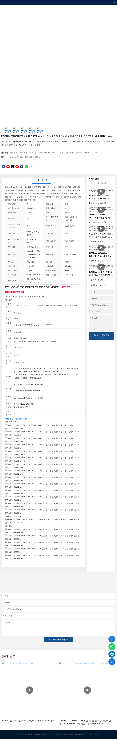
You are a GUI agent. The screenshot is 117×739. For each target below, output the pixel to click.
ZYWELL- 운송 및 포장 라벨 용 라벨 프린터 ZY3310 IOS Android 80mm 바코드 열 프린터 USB (101, 274)
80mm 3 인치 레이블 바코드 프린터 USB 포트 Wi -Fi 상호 (101, 197)
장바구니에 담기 (97, 203)
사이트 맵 (97, 734)
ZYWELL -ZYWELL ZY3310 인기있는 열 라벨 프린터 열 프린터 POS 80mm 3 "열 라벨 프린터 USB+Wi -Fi (100, 216)
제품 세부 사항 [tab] (41, 180)
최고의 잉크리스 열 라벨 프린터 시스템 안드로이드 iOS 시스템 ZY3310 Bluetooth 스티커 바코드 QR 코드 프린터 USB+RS (101, 235)
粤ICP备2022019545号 (83, 734)
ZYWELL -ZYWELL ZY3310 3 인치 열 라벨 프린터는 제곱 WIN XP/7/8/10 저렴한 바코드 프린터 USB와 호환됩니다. (101, 255)
